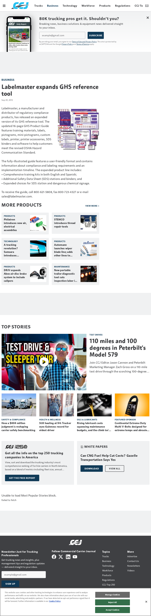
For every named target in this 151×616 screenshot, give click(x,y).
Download (91, 468)
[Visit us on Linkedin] (68, 556)
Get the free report (22, 477)
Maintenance (62, 266)
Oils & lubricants (87, 419)
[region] (75, 602)
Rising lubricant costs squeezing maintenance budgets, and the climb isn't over (93, 427)
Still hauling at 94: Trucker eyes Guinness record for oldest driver (55, 427)
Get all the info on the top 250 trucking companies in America (34, 455)
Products (9, 216)
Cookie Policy (55, 601)
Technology (11, 241)
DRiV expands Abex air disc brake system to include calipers (15, 275)
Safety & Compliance (13, 419)
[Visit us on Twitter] (61, 556)
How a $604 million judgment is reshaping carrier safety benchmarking (18, 427)
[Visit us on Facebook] (54, 556)
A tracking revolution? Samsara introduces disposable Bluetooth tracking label (15, 250)
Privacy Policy (67, 44)
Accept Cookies (112, 610)
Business (7, 79)
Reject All (112, 602)
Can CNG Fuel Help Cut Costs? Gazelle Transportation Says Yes (109, 458)
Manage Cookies (112, 594)
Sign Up (10, 583)
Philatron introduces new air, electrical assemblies (15, 225)
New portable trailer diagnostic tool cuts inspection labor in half (65, 276)
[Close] (146, 601)
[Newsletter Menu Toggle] (147, 6)
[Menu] (4, 6)
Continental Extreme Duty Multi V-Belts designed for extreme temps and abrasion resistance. (132, 427)
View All (114, 468)
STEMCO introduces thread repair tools (64, 223)
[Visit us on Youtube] (75, 556)
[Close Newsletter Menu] (148, 17)
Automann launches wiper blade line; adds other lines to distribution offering (63, 250)
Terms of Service (83, 44)
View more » (92, 205)
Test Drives (96, 334)
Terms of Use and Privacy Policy (84, 41)
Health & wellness (50, 419)
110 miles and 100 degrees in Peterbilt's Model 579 (118, 348)
